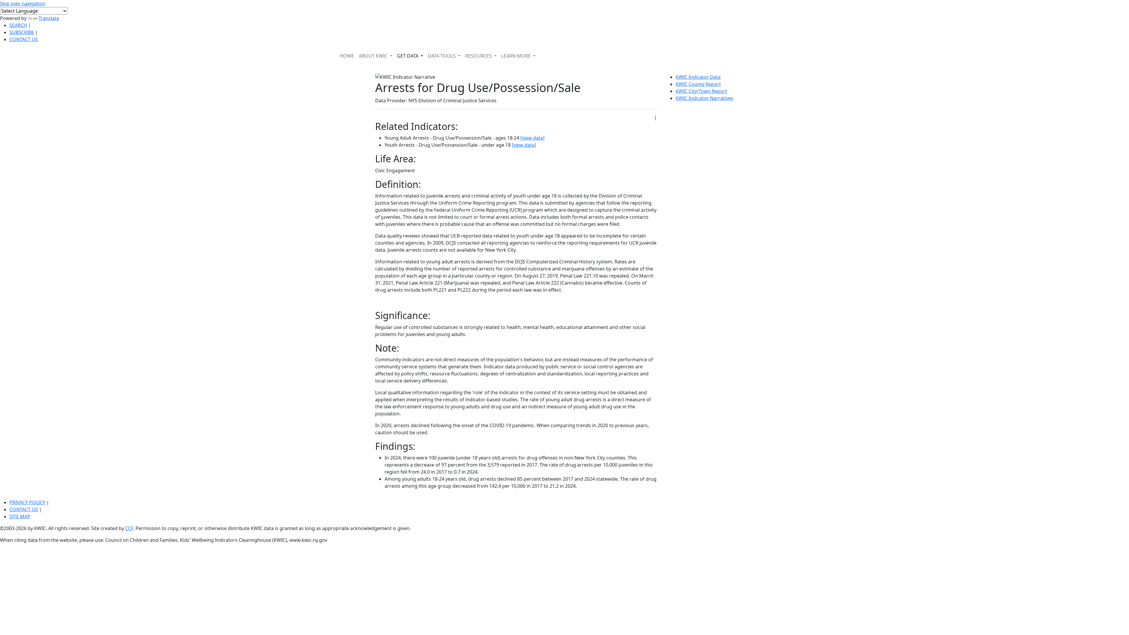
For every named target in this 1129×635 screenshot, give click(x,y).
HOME (347, 56)
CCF (129, 528)
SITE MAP (19, 516)
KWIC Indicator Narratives (704, 98)
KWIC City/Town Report (701, 91)
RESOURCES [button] (479, 56)
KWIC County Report (698, 84)
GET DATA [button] (408, 56)
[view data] (532, 138)
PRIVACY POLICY (27, 502)
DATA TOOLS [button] (442, 56)
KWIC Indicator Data (698, 77)
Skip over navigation (22, 3)
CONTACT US (23, 39)
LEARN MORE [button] (516, 56)
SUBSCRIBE (21, 32)
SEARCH (18, 25)
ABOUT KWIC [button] (374, 56)
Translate (49, 18)
